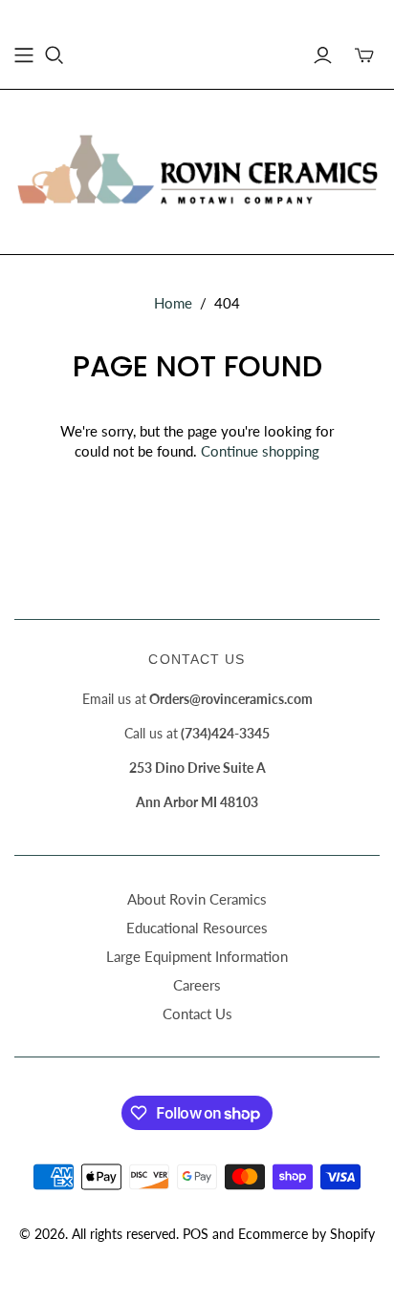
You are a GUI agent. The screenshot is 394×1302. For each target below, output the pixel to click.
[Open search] (54, 55)
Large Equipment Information (197, 956)
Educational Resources (197, 927)
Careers (197, 984)
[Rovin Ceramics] (197, 168)
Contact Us (197, 1013)
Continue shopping (260, 450)
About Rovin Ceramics (197, 898)
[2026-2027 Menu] (23, 55)
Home (173, 302)
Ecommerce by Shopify (306, 1234)
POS (195, 1234)
